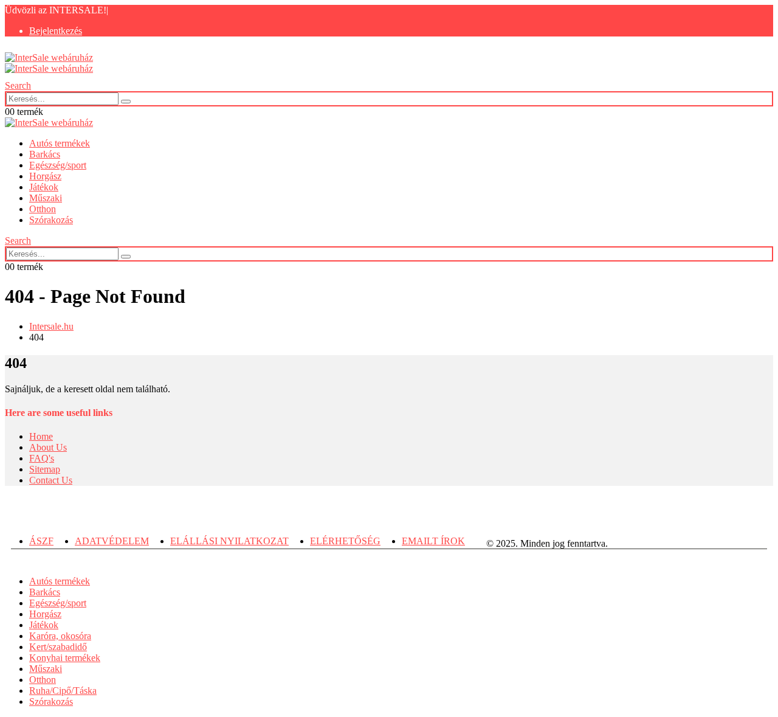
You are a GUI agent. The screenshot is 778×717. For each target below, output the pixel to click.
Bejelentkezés (55, 31)
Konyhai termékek (64, 658)
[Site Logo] (49, 63)
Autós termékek (59, 143)
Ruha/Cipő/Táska (63, 690)
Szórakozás (51, 220)
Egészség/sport (57, 165)
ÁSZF (41, 541)
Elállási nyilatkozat (229, 541)
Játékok (43, 187)
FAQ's (41, 458)
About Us (48, 447)
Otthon (42, 209)
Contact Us (50, 480)
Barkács (44, 154)
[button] (18, 85)
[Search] (126, 101)
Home (41, 436)
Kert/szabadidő (58, 647)
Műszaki (45, 198)
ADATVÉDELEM (112, 541)
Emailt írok (433, 541)
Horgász (45, 176)
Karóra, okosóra (60, 636)
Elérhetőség (345, 541)
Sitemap (44, 469)
